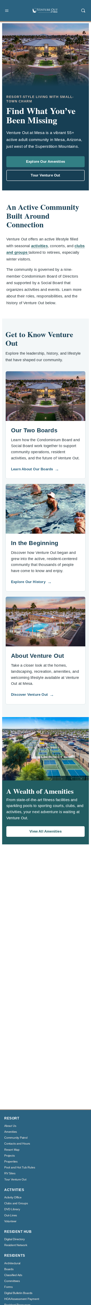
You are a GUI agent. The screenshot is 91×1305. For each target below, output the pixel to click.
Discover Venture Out (32, 694)
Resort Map (11, 1149)
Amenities (10, 1131)
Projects (9, 1155)
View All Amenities (45, 831)
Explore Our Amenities (45, 162)
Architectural (12, 1263)
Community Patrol (16, 1137)
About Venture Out (37, 655)
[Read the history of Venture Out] (45, 509)
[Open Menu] (6, 10)
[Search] (83, 10)
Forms (8, 1287)
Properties (11, 1161)
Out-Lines (10, 1215)
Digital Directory (14, 1239)
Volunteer (10, 1221)
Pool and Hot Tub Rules (19, 1167)
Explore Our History (31, 581)
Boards (9, 1269)
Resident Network (15, 1245)
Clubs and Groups (16, 1203)
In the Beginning (34, 543)
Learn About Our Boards (35, 469)
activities (39, 246)
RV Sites (9, 1173)
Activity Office (13, 1197)
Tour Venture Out (45, 175)
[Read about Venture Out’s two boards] (45, 396)
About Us (10, 1126)
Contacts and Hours (17, 1143)
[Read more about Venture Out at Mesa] (45, 621)
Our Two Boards (34, 430)
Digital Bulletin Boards (18, 1293)
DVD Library (12, 1209)
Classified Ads (13, 1275)
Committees (12, 1281)
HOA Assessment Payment (21, 1299)
